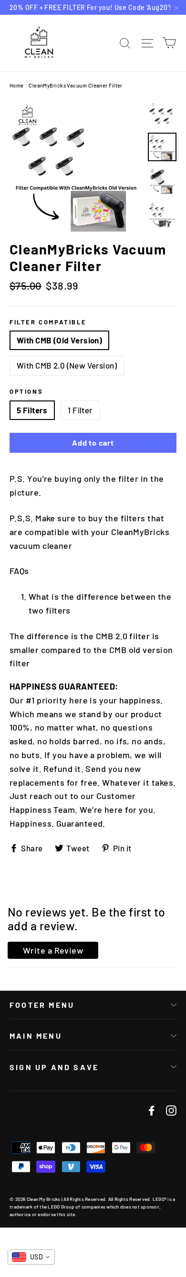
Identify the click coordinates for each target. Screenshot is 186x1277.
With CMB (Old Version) (59, 340)
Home (17, 85)
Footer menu (42, 1004)
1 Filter (80, 410)
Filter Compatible (48, 322)
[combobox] (31, 1257)
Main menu (36, 1035)
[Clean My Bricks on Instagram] (171, 1110)
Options (26, 391)
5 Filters (32, 410)
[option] (76, 165)
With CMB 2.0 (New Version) (67, 365)
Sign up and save (54, 1067)
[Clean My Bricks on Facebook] (151, 1110)
